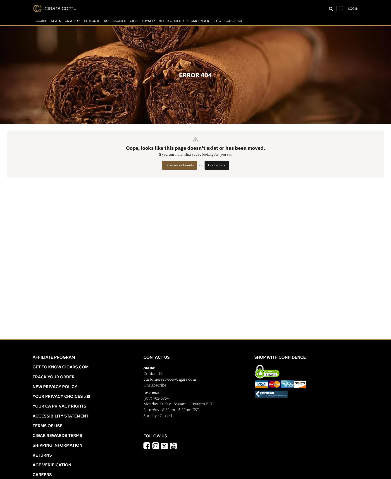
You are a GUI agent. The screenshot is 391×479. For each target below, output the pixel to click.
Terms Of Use (47, 425)
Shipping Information (57, 445)
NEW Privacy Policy (55, 386)
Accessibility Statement (60, 416)
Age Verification (52, 464)
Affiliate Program (54, 357)
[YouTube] (173, 446)
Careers (42, 474)
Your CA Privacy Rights (59, 406)
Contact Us (153, 373)
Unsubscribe (154, 385)
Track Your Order (54, 376)
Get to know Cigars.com (61, 367)
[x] (164, 445)
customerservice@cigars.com (169, 379)
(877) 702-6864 (156, 398)
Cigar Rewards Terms (57, 435)
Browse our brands (180, 165)
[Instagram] (155, 446)
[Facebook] (146, 446)
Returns (42, 455)
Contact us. (217, 165)
